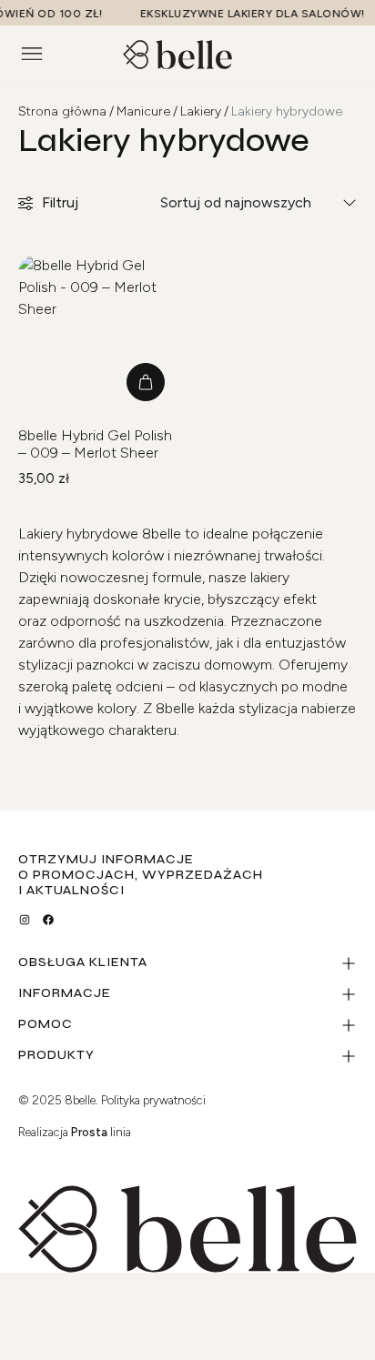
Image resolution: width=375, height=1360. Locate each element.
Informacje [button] (64, 994)
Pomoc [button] (45, 1025)
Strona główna (62, 111)
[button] (146, 382)
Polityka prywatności (153, 1100)
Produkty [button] (56, 1055)
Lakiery (200, 111)
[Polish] (336, 51)
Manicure (143, 111)
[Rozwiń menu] (32, 53)
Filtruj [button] (60, 202)
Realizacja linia (74, 1132)
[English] (317, 51)
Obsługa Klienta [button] (82, 963)
